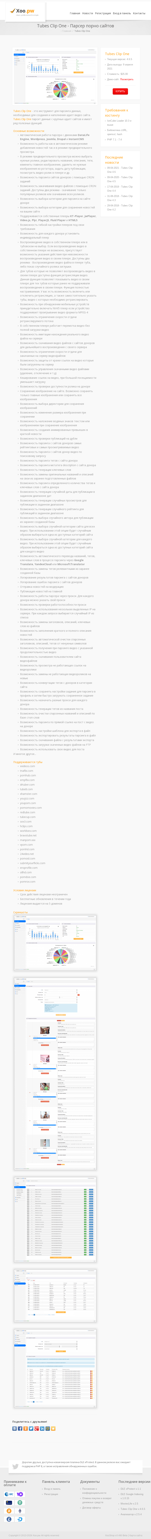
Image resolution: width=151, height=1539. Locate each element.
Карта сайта (135, 1535)
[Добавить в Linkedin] (42, 1428)
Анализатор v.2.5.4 (131, 1514)
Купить (120, 91)
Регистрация (103, 13)
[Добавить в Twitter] (31, 1428)
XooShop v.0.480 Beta (116, 1535)
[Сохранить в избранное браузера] (53, 1428)
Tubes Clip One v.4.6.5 (133, 1509)
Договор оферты (91, 1507)
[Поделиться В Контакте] (14, 1428)
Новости (87, 13)
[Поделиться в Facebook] (20, 1428)
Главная (75, 13)
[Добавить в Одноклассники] (25, 1428)
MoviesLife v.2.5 (129, 1503)
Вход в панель (122, 13)
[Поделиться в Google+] (36, 1428)
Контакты (139, 13)
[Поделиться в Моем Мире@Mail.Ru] (47, 1428)
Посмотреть (127, 79)
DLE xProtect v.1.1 (131, 1488)
